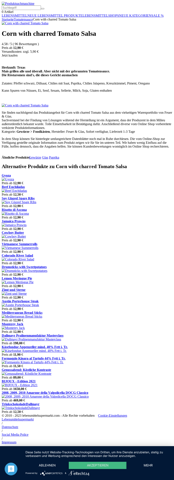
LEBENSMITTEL (14, 15)
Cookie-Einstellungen (112, 415)
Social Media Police (15, 434)
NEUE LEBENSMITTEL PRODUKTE (55, 15)
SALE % (157, 15)
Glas (45, 157)
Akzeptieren (97, 465)
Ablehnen (47, 465)
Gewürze (35, 157)
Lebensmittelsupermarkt (18, 419)
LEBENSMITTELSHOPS (101, 15)
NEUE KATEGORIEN (135, 15)
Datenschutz (10, 427)
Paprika (54, 157)
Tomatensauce (23, 19)
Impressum (9, 442)
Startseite (8, 19)
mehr (148, 465)
